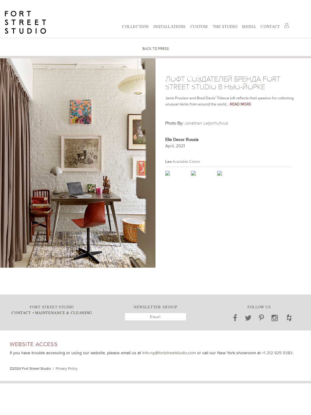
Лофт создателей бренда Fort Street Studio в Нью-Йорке (222, 83)
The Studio (225, 26)
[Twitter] (248, 317)
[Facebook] (235, 317)
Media (249, 26)
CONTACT (21, 312)
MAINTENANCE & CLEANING (63, 312)
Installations (169, 26)
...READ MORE (239, 104)
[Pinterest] (261, 317)
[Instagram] (275, 317)
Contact (270, 26)
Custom (199, 26)
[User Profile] (286, 25)
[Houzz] (289, 317)
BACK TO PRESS (155, 48)
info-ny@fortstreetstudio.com (169, 352)
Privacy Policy (67, 368)
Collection (135, 26)
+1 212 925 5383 (277, 352)
